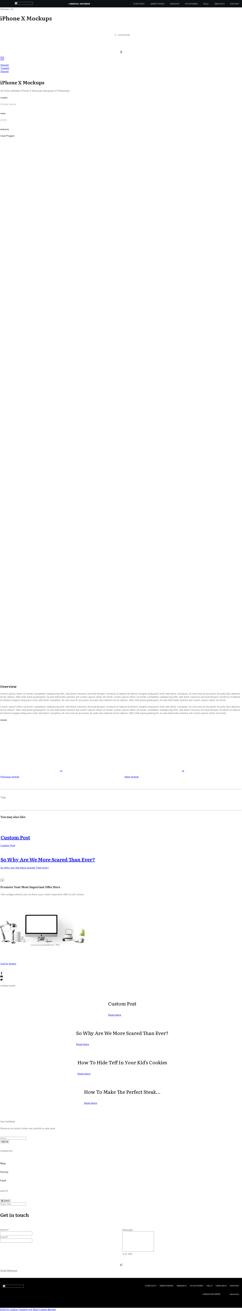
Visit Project (7, 135)
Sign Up (5, 1142)
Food (3, 1180)
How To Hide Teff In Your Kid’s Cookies (122, 1062)
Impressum (234, 1294)
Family (4, 1172)
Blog (3, 1163)
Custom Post (15, 837)
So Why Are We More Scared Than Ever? (48, 859)
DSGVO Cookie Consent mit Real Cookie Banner (28, 1309)
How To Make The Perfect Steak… (122, 1091)
